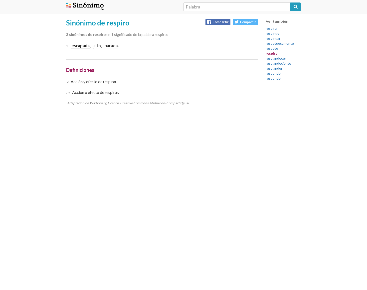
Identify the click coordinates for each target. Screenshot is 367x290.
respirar (272, 28)
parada (111, 45)
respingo (272, 33)
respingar (273, 38)
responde (273, 73)
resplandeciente (278, 63)
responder (274, 78)
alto (97, 45)
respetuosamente (280, 43)
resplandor (274, 68)
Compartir (220, 22)
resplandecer (276, 58)
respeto (272, 48)
